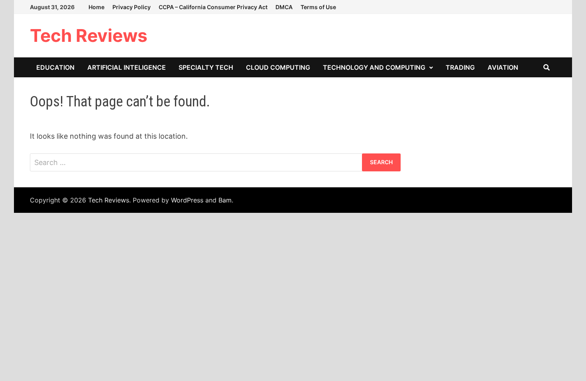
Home (96, 7)
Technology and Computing (374, 67)
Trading (460, 67)
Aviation (503, 67)
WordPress (187, 200)
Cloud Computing (278, 67)
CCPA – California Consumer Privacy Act (213, 7)
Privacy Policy (131, 7)
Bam (225, 200)
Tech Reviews (88, 35)
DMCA (284, 7)
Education (55, 67)
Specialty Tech (206, 67)
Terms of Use (318, 7)
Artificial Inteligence (126, 67)
